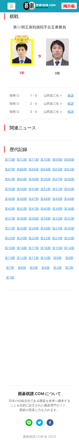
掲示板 (69, 6)
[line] (28, 423)
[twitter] (39, 423)
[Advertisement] (39, 335)
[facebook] (50, 423)
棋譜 (71, 95)
